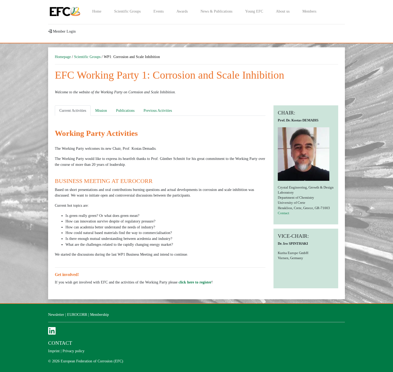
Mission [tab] (101, 110)
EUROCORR (77, 314)
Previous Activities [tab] (158, 110)
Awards (182, 11)
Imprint (54, 351)
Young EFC (254, 11)
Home (96, 11)
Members (309, 11)
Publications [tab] (125, 110)
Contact (283, 213)
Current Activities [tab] (72, 110)
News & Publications (216, 11)
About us (283, 11)
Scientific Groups (127, 11)
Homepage (63, 57)
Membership (99, 314)
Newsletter (56, 314)
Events (158, 11)
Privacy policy (73, 351)
